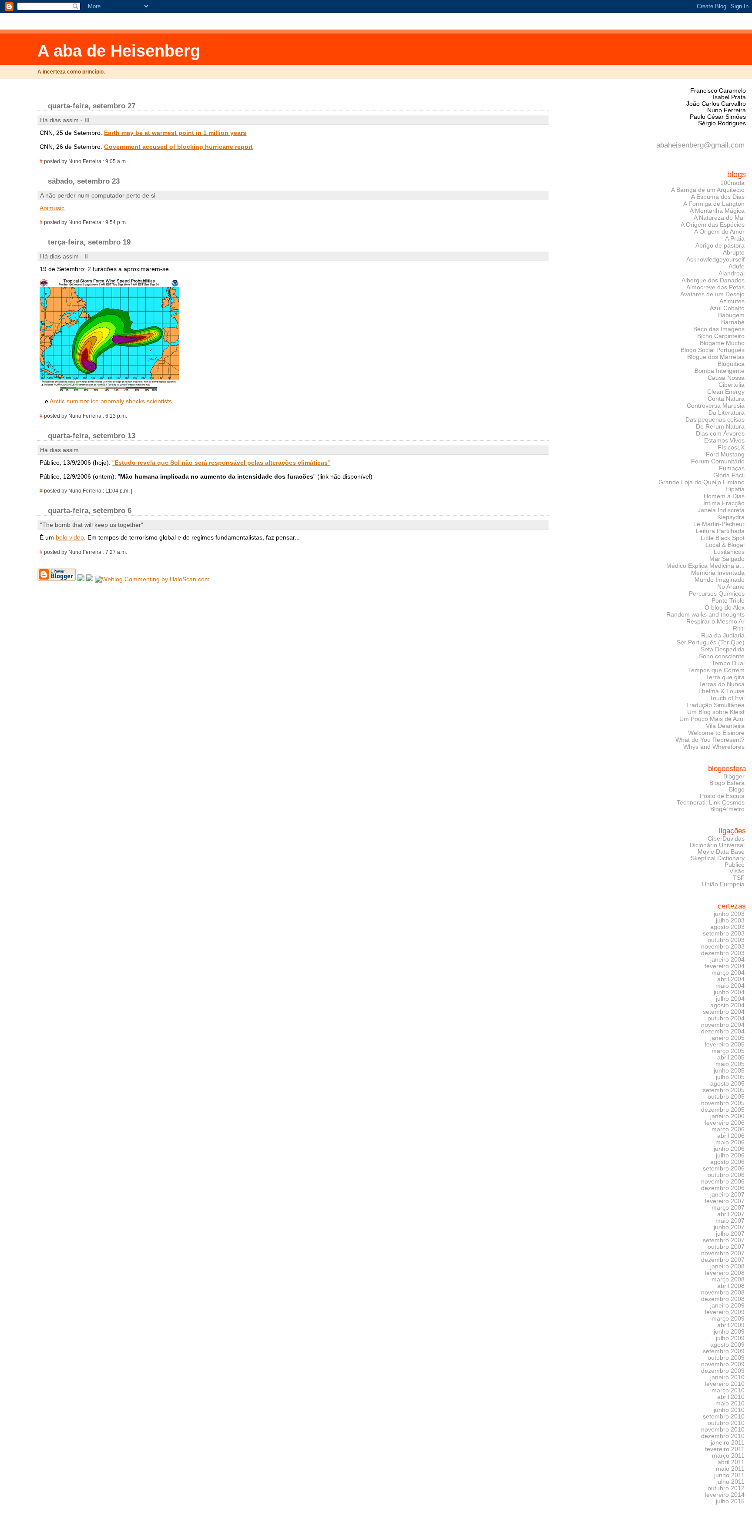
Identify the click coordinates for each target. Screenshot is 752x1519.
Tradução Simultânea (715, 704)
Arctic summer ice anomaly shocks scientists (111, 401)
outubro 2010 (726, 1423)
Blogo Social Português (713, 349)
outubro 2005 (726, 1096)
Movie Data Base (721, 851)
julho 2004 (730, 999)
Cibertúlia (731, 384)
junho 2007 (729, 1227)
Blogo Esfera (727, 783)
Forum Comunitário (718, 461)
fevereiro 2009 (725, 1312)
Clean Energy (726, 391)
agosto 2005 (727, 1083)
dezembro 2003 (723, 953)
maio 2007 (730, 1220)
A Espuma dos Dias (718, 196)
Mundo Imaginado (720, 579)
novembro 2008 (723, 1292)
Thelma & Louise (721, 690)
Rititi (739, 628)
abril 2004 (731, 979)
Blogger (734, 776)
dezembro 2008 (723, 1299)
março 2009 (728, 1318)
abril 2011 (731, 1462)
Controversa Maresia (716, 405)
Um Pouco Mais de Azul (712, 718)
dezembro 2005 (723, 1110)
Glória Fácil (729, 475)
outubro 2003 (726, 940)
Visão (737, 871)
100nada (732, 182)
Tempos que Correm (716, 670)
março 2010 (728, 1390)
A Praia (735, 238)
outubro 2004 (726, 1018)
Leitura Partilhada (720, 530)
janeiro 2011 (728, 1442)
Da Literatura (726, 412)
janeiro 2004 (727, 959)
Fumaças (732, 468)
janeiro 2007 (727, 1194)
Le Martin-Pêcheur (719, 523)
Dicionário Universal (717, 845)
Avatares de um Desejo (712, 294)
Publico (735, 865)
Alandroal (731, 273)
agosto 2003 (727, 927)
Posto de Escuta (722, 796)
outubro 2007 (726, 1247)
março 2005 (728, 1051)
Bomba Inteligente (720, 370)
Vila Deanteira (725, 725)
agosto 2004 (727, 1005)
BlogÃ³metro (727, 809)
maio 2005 (730, 1064)
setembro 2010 (724, 1416)
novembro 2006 (723, 1181)
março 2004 (728, 972)
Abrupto (734, 252)
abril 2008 (731, 1286)
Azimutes (732, 301)
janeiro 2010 (727, 1377)
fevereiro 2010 (725, 1384)
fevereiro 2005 (725, 1044)
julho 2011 (730, 1482)
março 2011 (728, 1455)
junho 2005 (729, 1070)
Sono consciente (722, 656)
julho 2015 (730, 1501)
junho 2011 (729, 1475)
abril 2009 (731, 1325)
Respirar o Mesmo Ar (715, 621)
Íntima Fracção (724, 503)
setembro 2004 (724, 1012)
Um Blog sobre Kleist (716, 711)
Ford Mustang (725, 454)
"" (221, 462)
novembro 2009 (723, 1364)
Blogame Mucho (722, 342)
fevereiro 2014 (725, 1495)
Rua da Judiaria (723, 635)
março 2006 (728, 1129)
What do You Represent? (710, 739)
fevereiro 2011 (725, 1449)
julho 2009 (730, 1338)
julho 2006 (730, 1155)
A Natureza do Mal (719, 217)
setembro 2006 (724, 1168)
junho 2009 (729, 1331)
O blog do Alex (725, 607)
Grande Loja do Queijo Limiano (701, 482)
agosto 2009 (727, 1344)
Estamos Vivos (724, 440)
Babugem (731, 315)
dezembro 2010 (723, 1436)
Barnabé (733, 322)
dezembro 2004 (723, 1031)
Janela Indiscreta (721, 509)
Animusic (52, 208)
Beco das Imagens (719, 328)
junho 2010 (729, 1410)
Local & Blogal (725, 544)
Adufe (736, 266)
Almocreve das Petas (715, 287)
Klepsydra (731, 516)
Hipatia (735, 489)
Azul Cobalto (727, 308)
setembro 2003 (724, 933)
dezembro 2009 (723, 1371)
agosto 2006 (727, 1162)
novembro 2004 (723, 1025)
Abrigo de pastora (720, 245)
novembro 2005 (723, 1103)
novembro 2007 (723, 1253)
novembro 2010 (723, 1429)
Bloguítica (731, 363)
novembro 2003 (723, 946)
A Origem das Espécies (713, 224)
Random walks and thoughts (705, 614)
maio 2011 (730, 1468)
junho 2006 (729, 1149)
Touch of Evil (727, 697)
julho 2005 (730, 1077)
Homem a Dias (724, 496)
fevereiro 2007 (725, 1201)
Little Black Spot (723, 537)
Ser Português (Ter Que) (711, 642)
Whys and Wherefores (714, 746)
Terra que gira (725, 677)
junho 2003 (729, 914)
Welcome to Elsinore (716, 732)
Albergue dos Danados (713, 280)
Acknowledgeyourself (715, 259)
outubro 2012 (726, 1488)
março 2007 (728, 1207)
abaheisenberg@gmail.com (700, 145)
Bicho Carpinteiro (721, 335)
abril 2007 (731, 1214)
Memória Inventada (718, 572)
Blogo (737, 789)
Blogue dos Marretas (716, 356)
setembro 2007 (724, 1240)
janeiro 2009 (727, 1305)
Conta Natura (726, 398)
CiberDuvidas (726, 838)
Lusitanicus (729, 551)
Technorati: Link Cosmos (711, 802)
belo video (70, 537)
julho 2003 (730, 920)
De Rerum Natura (720, 426)
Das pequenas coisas (715, 419)
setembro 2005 (724, 1090)
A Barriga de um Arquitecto (708, 189)
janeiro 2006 (727, 1116)
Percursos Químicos (717, 593)
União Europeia (723, 884)
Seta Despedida (723, 649)
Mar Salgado (727, 558)
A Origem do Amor (719, 231)
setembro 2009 (724, 1351)
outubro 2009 (726, 1358)
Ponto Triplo (728, 600)
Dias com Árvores (720, 433)
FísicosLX (731, 447)
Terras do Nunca (722, 684)
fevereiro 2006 (725, 1123)
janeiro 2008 (727, 1266)
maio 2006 (730, 1142)
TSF (739, 878)
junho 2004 (729, 992)
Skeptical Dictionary (718, 858)
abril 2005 (731, 1057)
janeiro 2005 (727, 1038)
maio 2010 (730, 1403)
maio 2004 (730, 985)
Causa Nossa (726, 377)
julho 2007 (730, 1234)
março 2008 (728, 1279)
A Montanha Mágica (717, 210)
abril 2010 (731, 1397)
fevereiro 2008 (725, 1273)
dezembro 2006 (723, 1188)
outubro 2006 (726, 1175)
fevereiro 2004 (725, 966)
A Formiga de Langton (714, 203)
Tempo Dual (728, 663)
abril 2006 (731, 1136)
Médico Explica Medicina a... (705, 565)
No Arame (731, 586)
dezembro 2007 (723, 1260)
